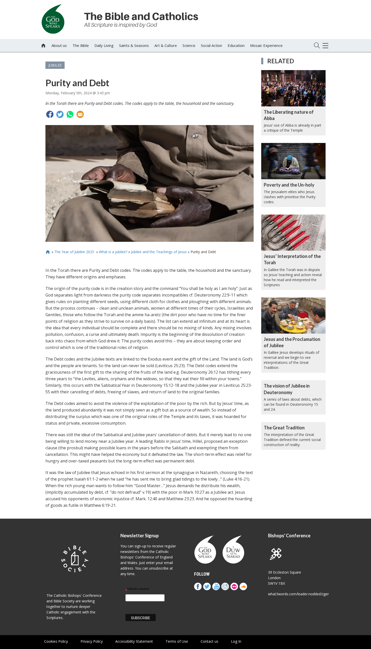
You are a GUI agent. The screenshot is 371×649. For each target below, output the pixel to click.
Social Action (211, 45)
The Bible (80, 45)
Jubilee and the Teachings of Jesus (159, 251)
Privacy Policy (92, 641)
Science (188, 45)
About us (59, 45)
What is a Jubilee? (113, 251)
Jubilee (55, 65)
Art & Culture (165, 45)
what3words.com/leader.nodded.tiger (298, 594)
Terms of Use (177, 641)
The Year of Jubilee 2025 (74, 251)
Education (236, 45)
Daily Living (104, 45)
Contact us (209, 641)
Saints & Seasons (134, 45)
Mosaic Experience (266, 45)
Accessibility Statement (134, 641)
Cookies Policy (56, 641)
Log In (236, 641)
